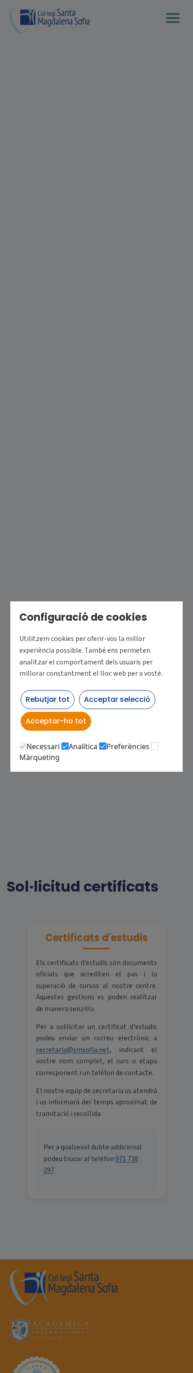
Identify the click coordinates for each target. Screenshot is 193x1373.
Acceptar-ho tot (56, 721)
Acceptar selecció (117, 699)
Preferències (127, 746)
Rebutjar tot (48, 699)
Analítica (83, 746)
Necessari (43, 746)
